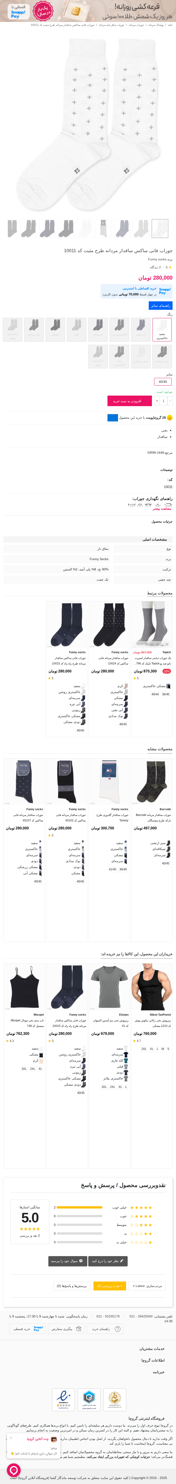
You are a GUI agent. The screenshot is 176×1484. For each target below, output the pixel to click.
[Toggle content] (112, 417)
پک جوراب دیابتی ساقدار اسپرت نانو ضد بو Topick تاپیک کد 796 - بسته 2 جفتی (153, 661)
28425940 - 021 (141, 1316)
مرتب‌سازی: (154, 1286)
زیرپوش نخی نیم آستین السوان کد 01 (111, 1023)
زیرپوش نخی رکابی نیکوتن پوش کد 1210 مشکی (153, 1023)
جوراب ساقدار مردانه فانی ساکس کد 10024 (113, 660)
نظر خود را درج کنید (105, 1261)
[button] (14, 749)
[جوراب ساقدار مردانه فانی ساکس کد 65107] (24, 781)
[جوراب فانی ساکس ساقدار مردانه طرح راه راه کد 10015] (66, 624)
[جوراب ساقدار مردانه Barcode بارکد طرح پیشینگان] (152, 781)
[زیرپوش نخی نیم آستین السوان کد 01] (109, 986)
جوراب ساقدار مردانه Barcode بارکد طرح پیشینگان (153, 817)
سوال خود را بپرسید (65, 1261)
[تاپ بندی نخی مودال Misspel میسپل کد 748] (24, 986)
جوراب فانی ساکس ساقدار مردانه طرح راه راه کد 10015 (69, 660)
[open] (88, 470)
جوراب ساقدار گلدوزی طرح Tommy (112, 817)
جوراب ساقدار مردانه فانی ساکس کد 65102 (71, 817)
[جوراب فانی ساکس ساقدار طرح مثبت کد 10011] (88, 213)
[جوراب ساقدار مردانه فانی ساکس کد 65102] (66, 781)
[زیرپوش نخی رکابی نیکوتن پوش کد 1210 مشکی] (151, 986)
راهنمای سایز (160, 306)
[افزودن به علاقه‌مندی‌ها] (170, 242)
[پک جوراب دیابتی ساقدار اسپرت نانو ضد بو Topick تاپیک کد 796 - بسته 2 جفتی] (152, 624)
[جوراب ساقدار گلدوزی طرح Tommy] (109, 781)
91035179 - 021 (108, 1316)
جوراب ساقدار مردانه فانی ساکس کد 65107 (28, 817)
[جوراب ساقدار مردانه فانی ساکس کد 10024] (109, 624)
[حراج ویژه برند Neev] (88, 11)
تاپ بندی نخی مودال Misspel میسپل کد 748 (27, 1023)
